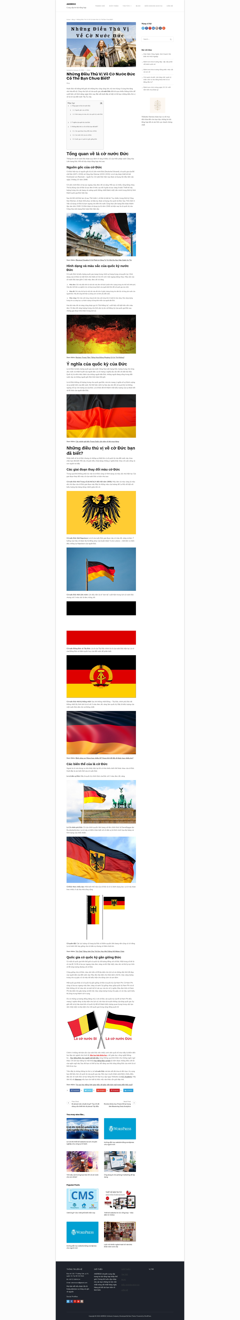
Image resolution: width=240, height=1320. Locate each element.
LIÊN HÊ (124, 1290)
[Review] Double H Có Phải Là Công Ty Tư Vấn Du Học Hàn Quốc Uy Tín (104, 260)
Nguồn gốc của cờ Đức (82, 110)
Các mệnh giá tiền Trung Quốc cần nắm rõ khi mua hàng (97, 441)
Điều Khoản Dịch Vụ (153, 6)
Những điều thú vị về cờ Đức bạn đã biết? (85, 127)
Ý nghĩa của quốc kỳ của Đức (81, 122)
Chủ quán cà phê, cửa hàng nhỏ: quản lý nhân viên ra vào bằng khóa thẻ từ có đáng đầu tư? (157, 79)
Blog (138, 6)
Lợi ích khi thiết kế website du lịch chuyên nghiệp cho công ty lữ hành (82, 1143)
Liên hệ (170, 6)
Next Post (117, 1104)
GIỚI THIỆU (125, 1269)
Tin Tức (126, 6)
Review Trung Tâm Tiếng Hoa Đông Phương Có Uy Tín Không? (100, 357)
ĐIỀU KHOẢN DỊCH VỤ (130, 1285)
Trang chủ (100, 6)
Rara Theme (132, 1316)
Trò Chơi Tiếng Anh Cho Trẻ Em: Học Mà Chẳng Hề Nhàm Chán (100, 951)
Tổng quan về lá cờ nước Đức (81, 106)
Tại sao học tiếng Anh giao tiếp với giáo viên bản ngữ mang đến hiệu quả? (104, 1085)
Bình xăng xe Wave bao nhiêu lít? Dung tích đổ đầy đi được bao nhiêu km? (104, 758)
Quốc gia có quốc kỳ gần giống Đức (86, 139)
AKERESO (71, 4)
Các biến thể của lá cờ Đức (83, 135)
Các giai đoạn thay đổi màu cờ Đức (86, 131)
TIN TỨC (124, 1274)
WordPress (147, 1316)
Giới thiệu (113, 6)
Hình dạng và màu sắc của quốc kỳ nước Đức (89, 114)
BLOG (123, 1280)
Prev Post (85, 1104)
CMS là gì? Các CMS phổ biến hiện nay (81, 1213)
